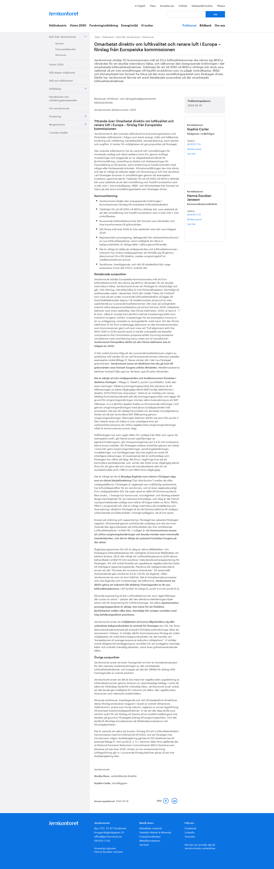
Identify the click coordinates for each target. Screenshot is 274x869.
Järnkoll (144, 844)
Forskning (55, 116)
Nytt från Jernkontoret (62, 36)
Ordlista (183, 5)
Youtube (190, 836)
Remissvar (60, 54)
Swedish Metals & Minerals (155, 832)
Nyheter (59, 43)
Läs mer (195, 153)
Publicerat (189, 25)
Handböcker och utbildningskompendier (63, 98)
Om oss (220, 25)
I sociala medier (58, 132)
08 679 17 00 (102, 840)
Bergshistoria (57, 124)
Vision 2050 (78, 25)
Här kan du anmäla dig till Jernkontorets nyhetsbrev (200, 846)
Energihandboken (150, 836)
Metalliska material (150, 828)
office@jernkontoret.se (108, 836)
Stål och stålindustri (61, 80)
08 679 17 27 (194, 214)
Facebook (190, 828)
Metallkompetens (149, 840)
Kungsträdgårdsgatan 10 (109, 832)
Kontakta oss (167, 5)
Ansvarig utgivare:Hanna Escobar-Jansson (108, 849)
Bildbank (206, 25)
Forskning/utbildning (103, 25)
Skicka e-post (194, 148)
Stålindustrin (58, 25)
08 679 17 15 (194, 144)
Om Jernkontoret (59, 108)
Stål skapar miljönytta (62, 72)
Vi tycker (147, 25)
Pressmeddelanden (65, 49)
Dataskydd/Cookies (202, 5)
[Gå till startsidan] (63, 13)
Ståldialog (55, 88)
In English (140, 5)
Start (97, 36)
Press (153, 5)
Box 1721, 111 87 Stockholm (110, 828)
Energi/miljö (129, 25)
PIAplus (221, 5)
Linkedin (190, 832)
